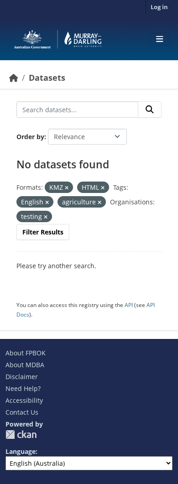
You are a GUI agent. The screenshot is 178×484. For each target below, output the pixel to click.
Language (20, 451)
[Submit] (150, 109)
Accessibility (24, 400)
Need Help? (23, 388)
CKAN (21, 434)
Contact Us (21, 412)
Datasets (47, 77)
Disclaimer (21, 376)
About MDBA (24, 364)
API (129, 305)
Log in (159, 7)
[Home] (13, 77)
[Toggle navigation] (159, 39)
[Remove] (66, 187)
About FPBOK (25, 353)
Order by (30, 136)
